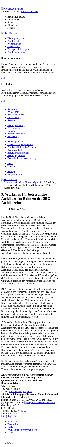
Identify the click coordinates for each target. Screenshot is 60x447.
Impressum (12, 421)
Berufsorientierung (16, 52)
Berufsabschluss (15, 41)
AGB (10, 427)
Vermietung (13, 136)
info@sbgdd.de (8, 416)
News (10, 163)
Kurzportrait (13, 109)
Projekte (11, 166)
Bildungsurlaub (14, 150)
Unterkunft (12, 131)
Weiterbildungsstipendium (20, 144)
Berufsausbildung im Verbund (21, 147)
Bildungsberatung (16, 125)
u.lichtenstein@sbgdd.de (20, 391)
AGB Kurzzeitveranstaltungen (22, 430)
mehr (3, 78)
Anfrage (11, 171)
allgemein (37, 182)
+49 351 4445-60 (29, 11)
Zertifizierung (14, 117)
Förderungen (13, 128)
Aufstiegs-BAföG (16, 141)
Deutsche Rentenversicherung (21, 158)
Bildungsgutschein (16, 155)
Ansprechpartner (15, 114)
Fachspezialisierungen (18, 49)
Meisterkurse (13, 46)
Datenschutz (13, 424)
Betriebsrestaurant (16, 133)
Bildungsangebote (16, 38)
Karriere (11, 120)
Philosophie (13, 112)
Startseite (8, 182)
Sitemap (11, 432)
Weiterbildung (14, 43)
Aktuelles (19, 182)
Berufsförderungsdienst (18, 152)
